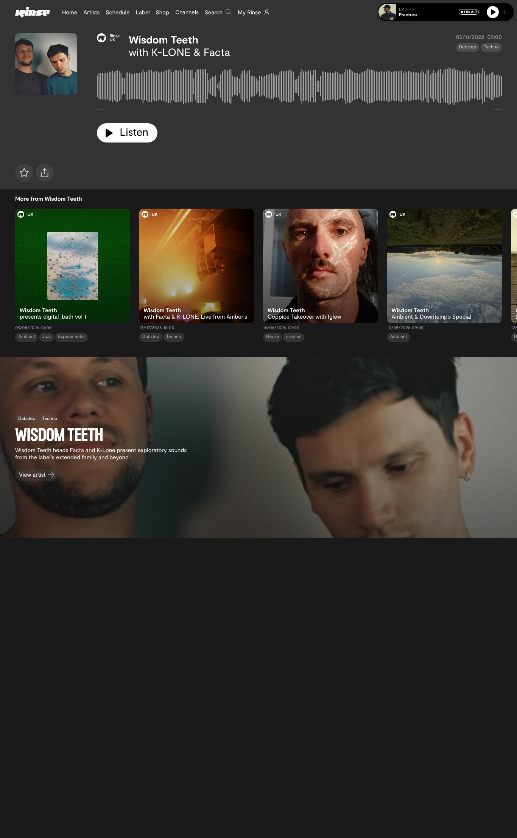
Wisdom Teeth (163, 39)
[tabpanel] (299, 88)
